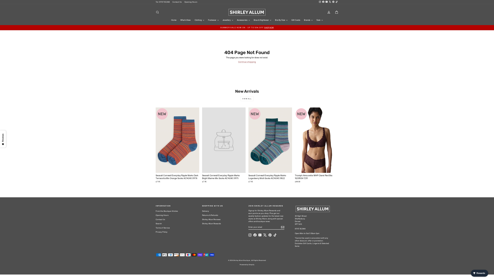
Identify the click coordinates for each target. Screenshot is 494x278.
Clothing (198, 20)
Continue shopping (247, 62)
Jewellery (227, 20)
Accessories (242, 20)
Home (174, 20)
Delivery (205, 211)
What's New (185, 20)
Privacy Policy (161, 232)
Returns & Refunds (210, 215)
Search (159, 224)
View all (247, 99)
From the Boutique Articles (167, 211)
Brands (307, 20)
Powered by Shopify (247, 265)
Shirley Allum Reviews (211, 219)
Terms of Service (163, 228)
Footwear (212, 20)
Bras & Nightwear (261, 20)
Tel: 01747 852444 (163, 2)
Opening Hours (190, 2)
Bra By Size (280, 20)
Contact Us (177, 2)
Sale (318, 20)
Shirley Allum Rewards (211, 224)
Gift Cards (295, 20)
